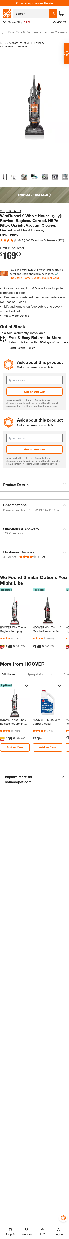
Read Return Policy (21, 347)
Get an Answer (34, 391)
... (2, 32)
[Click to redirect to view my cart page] (61, 13)
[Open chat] (66, 53)
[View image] (4, 177)
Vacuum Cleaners (55, 32)
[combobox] (31, 13)
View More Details (16, 315)
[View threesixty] (45, 177)
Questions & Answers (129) (47, 240)
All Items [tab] (9, 674)
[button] (34, 485)
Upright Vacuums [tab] (39, 674)
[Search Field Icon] (53, 13)
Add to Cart (14, 747)
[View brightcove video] (55, 177)
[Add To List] (54, 216)
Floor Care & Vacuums (23, 32)
